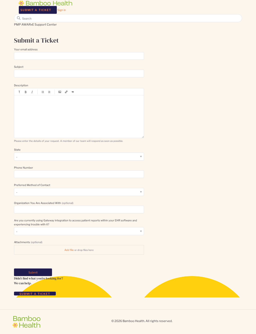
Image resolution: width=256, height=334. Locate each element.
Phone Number (23, 167)
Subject (18, 66)
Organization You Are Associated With (43, 203)
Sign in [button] (61, 10)
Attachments (28, 242)
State (17, 149)
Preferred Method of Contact (32, 185)
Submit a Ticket (35, 10)
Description (21, 85)
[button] (19, 91)
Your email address (26, 49)
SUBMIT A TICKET (34, 293)
